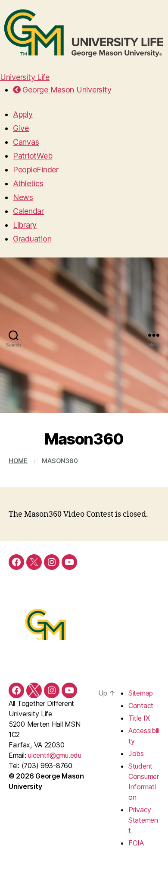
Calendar (28, 211)
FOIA (136, 843)
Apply (23, 114)
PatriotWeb (32, 155)
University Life (25, 77)
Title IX (139, 718)
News (23, 197)
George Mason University (66, 89)
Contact (140, 705)
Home (18, 460)
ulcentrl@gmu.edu (54, 755)
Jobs (136, 753)
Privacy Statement (143, 820)
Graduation (32, 238)
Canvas (26, 141)
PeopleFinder (36, 169)
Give (21, 128)
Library (25, 224)
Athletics (28, 183)
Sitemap (140, 693)
